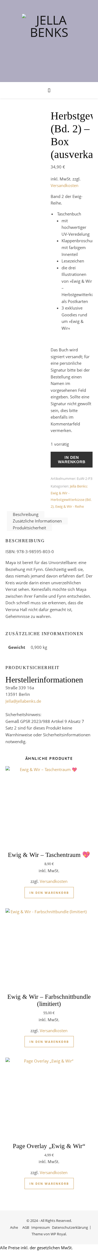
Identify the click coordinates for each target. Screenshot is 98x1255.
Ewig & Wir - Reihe (69, 506)
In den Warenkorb (71, 459)
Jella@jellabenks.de (23, 701)
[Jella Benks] (49, 41)
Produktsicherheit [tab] (29, 527)
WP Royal (58, 1233)
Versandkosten (64, 185)
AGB (25, 1227)
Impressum (40, 1227)
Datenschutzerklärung (70, 1227)
